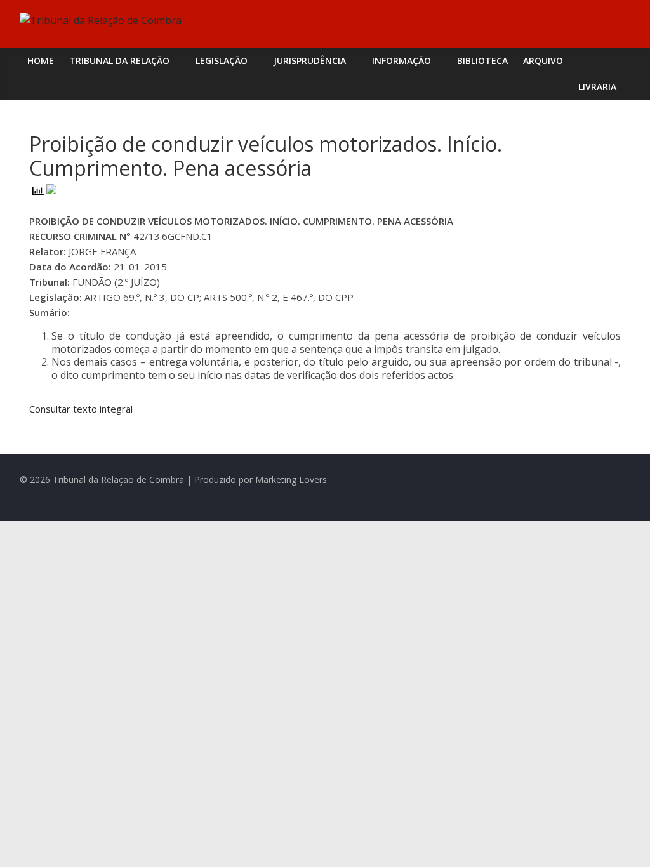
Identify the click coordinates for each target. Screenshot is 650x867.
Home (40, 61)
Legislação (222, 61)
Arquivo (543, 61)
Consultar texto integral (81, 408)
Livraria (597, 87)
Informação (401, 61)
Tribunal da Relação (119, 61)
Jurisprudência (310, 61)
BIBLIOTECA (482, 61)
